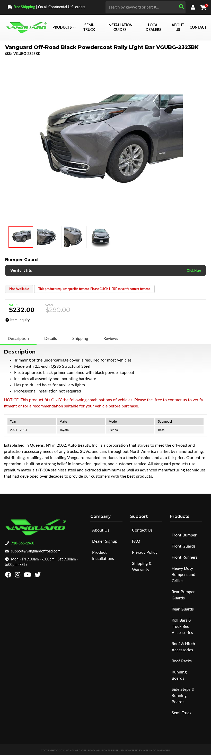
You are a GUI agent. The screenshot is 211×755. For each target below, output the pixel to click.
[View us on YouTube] (28, 575)
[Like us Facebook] (9, 575)
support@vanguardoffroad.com (35, 551)
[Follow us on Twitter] (38, 575)
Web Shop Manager (156, 750)
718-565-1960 (22, 543)
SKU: (8, 53)
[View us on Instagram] (18, 575)
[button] (146, 7)
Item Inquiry (20, 320)
